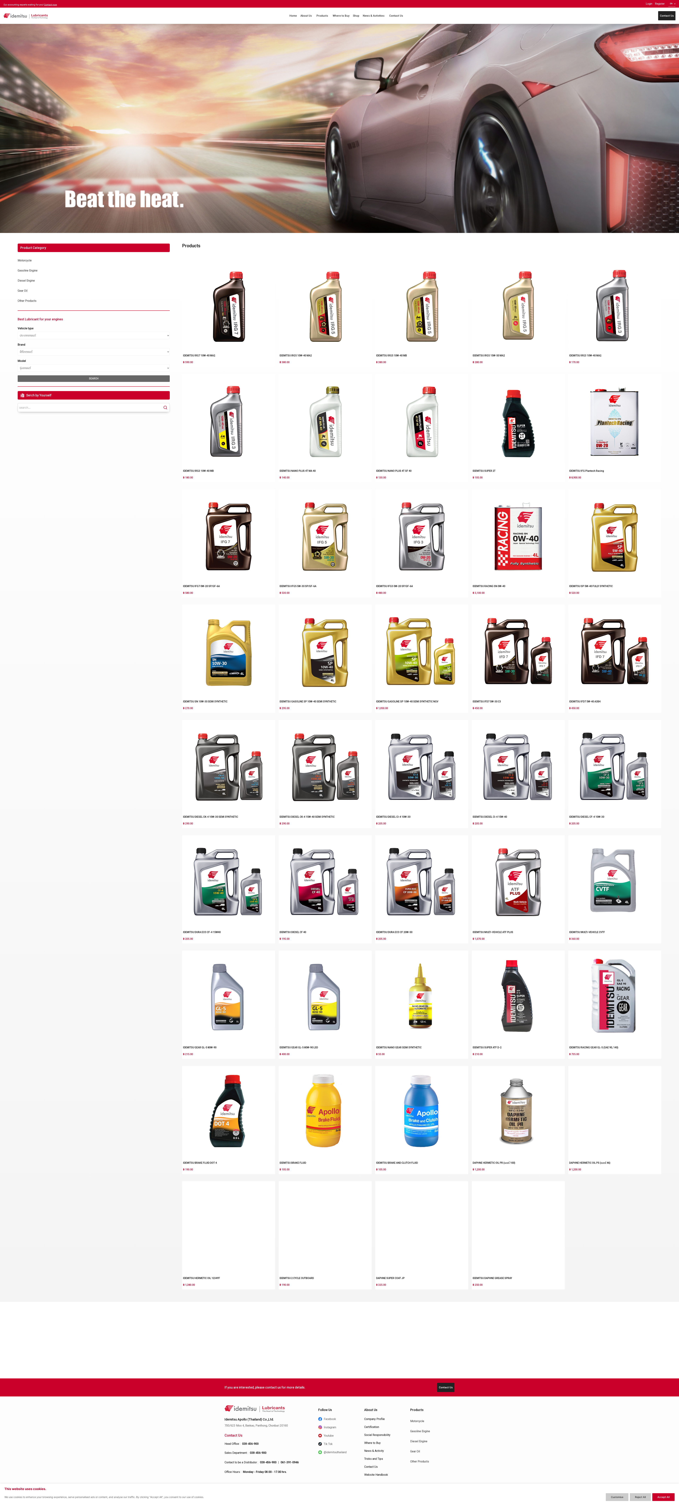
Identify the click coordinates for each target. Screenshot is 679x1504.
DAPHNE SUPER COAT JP (390, 1278)
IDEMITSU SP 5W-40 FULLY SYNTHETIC (591, 586)
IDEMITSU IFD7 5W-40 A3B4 (584, 701)
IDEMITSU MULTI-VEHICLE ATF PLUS (493, 932)
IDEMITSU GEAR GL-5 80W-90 (199, 1047)
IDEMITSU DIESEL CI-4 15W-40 (490, 816)
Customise (617, 1497)
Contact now (50, 4)
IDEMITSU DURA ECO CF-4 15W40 (202, 932)
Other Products (27, 300)
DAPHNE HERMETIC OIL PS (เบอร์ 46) (589, 1162)
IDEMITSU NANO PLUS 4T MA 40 (298, 470)
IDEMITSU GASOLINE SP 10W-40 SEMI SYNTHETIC (308, 701)
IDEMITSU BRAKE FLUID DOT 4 (200, 1162)
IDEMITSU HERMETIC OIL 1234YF (201, 1278)
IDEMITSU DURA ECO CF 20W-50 (394, 932)
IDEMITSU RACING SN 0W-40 (489, 586)
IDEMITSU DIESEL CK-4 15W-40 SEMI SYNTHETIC (307, 816)
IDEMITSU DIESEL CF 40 (293, 932)
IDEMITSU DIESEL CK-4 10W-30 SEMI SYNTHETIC (210, 816)
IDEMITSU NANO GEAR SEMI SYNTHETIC (399, 1047)
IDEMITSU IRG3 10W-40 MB (198, 470)
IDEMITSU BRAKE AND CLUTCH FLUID (397, 1162)
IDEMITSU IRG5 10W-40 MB (391, 355)
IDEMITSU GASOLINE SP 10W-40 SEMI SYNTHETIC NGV (407, 701)
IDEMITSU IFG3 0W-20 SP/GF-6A (394, 586)
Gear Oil (22, 290)
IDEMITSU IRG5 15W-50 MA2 (489, 355)
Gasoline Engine (27, 270)
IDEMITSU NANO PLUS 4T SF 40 (393, 470)
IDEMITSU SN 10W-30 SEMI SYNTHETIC (205, 701)
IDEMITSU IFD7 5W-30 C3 (487, 701)
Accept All (663, 1497)
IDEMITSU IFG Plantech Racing (586, 470)
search (93, 378)
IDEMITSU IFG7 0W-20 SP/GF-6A (201, 586)
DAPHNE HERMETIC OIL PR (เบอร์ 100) (494, 1162)
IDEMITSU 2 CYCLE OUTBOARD (297, 1278)
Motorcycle (25, 260)
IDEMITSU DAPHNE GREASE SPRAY (492, 1278)
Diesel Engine (26, 280)
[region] (339, 1494)
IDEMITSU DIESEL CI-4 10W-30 (393, 816)
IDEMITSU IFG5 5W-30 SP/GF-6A (298, 586)
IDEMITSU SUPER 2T (484, 470)
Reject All (640, 1497)
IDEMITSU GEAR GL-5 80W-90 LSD (299, 1047)
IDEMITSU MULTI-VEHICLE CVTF (587, 932)
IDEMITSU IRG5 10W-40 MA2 (296, 355)
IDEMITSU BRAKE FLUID (293, 1162)
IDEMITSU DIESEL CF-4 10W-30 (586, 816)
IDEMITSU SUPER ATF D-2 (487, 1047)
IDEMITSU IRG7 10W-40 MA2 (199, 355)
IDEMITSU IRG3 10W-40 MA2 (585, 355)
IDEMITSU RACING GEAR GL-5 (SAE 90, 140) (593, 1047)
